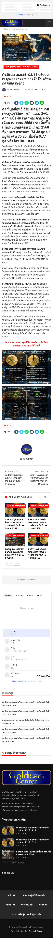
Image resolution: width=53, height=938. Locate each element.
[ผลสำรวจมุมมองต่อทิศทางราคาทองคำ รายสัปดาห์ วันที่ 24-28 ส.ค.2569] (15, 510)
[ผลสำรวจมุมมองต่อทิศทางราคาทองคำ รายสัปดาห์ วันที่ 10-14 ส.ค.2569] (38, 539)
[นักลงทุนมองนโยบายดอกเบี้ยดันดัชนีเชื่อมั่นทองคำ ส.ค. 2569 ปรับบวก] (15, 539)
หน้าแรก (12, 895)
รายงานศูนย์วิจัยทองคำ (13, 67)
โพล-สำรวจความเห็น (30, 67)
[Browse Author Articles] (26, 449)
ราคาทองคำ (27, 904)
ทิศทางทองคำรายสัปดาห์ (16, 506)
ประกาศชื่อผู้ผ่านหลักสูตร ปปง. (26, 914)
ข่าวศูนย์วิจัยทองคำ (15, 752)
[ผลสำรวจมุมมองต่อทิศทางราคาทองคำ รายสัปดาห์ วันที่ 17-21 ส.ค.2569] (38, 510)
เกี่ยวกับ (43, 904)
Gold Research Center (33, 931)
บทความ (10, 904)
